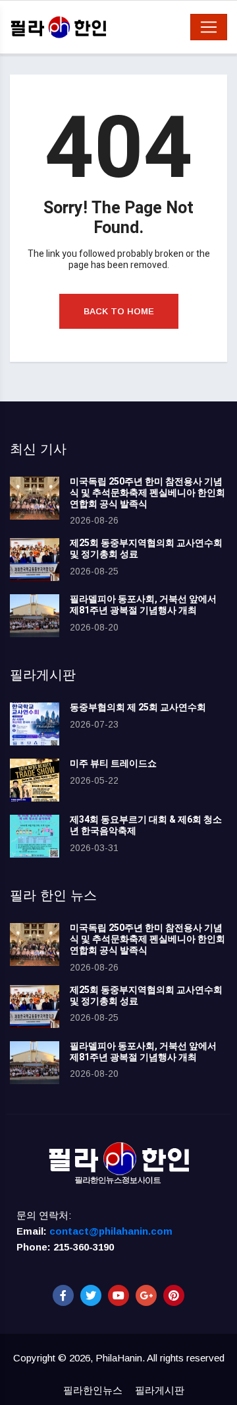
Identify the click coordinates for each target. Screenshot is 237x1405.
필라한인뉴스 (92, 1390)
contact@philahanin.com (110, 1231)
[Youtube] (118, 1295)
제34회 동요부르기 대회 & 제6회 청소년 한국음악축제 (146, 825)
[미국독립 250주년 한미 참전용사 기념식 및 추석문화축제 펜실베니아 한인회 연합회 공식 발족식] (34, 498)
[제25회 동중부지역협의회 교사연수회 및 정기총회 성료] (34, 559)
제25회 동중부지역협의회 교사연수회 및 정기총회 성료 (146, 548)
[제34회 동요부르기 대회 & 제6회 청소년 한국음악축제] (34, 836)
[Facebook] (63, 1295)
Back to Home (119, 311)
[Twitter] (90, 1295)
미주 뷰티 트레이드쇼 (113, 764)
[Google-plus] (146, 1295)
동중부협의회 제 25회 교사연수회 (138, 707)
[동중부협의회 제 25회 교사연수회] (34, 723)
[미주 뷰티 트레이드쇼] (34, 780)
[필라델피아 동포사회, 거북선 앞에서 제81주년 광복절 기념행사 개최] (34, 615)
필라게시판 (159, 1390)
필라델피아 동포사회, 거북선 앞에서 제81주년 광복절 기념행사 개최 (143, 604)
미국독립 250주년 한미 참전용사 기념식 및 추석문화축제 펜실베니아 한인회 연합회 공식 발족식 (147, 493)
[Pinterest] (173, 1295)
